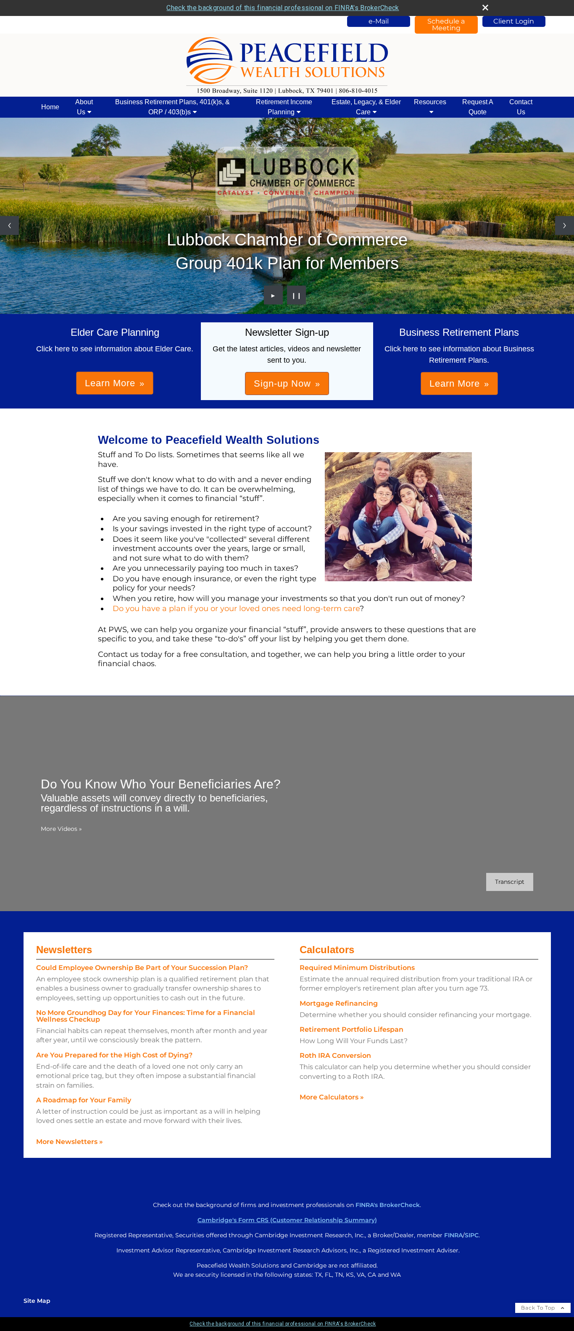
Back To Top (539, 1308)
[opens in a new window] (287, 179)
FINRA (453, 1235)
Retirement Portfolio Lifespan (351, 1029)
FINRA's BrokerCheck (387, 1205)
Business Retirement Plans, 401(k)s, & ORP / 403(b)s (172, 107)
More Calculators (332, 1097)
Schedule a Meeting (446, 24)
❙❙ (296, 295)
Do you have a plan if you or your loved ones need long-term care (236, 608)
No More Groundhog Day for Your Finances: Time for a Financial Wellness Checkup (145, 1016)
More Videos (61, 829)
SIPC (472, 1235)
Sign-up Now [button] (282, 383)
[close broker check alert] (485, 7)
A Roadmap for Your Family (83, 1100)
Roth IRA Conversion (335, 1056)
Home (50, 107)
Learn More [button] (110, 383)
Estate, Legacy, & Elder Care (366, 107)
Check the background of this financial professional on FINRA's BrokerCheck (282, 8)
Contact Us (520, 107)
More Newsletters (69, 1142)
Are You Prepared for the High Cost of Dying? (114, 1055)
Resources (430, 101)
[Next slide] (564, 225)
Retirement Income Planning (284, 107)
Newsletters (64, 949)
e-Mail (379, 21)
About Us (84, 107)
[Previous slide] (9, 225)
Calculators (327, 949)
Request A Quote (477, 107)
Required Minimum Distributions (357, 968)
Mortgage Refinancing (339, 1003)
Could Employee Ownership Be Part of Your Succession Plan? (142, 968)
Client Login (513, 21)
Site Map (37, 1301)
